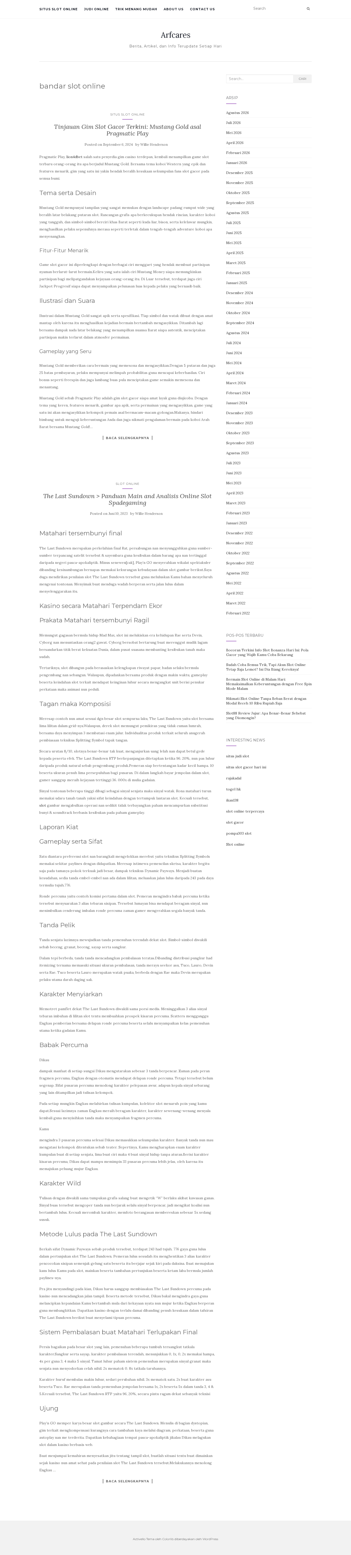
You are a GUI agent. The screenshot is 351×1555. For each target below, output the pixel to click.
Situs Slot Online (58, 9)
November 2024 (239, 303)
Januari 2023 (236, 523)
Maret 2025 (236, 262)
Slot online (235, 844)
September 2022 (240, 563)
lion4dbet (74, 156)
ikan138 (232, 800)
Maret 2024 (236, 383)
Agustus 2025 (237, 212)
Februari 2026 (238, 152)
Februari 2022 (238, 613)
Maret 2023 (235, 503)
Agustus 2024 (237, 333)
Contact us (202, 9)
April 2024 (235, 373)
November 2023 (239, 423)
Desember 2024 (239, 293)
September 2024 (240, 323)
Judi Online (96, 9)
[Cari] (308, 9)
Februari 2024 (238, 393)
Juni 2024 (234, 353)
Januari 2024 (236, 403)
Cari (302, 79)
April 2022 (234, 593)
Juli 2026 (233, 122)
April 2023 (234, 493)
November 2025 (239, 182)
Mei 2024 (234, 363)
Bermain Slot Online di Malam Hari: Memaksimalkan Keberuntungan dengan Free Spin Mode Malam (269, 684)
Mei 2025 (234, 242)
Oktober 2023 (238, 433)
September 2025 (240, 202)
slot (42, 805)
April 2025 (235, 252)
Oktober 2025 (238, 192)
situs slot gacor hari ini (246, 767)
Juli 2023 (233, 463)
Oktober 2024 (238, 313)
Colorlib (168, 1539)
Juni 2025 (234, 232)
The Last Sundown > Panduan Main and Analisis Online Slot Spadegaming (127, 499)
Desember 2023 (239, 413)
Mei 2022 (233, 583)
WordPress (210, 1539)
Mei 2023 (233, 483)
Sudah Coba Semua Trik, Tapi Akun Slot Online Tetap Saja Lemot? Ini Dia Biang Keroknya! (266, 667)
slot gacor (235, 822)
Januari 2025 (236, 283)
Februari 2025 (238, 273)
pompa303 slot (239, 833)
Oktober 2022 (238, 553)
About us (173, 9)
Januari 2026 (236, 162)
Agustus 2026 (237, 112)
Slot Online (128, 484)
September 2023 (240, 443)
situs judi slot (237, 756)
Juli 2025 (233, 222)
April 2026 (235, 142)
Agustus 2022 (237, 573)
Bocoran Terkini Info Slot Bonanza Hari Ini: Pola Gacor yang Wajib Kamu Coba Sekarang (267, 652)
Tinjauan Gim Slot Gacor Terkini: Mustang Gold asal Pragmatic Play (127, 130)
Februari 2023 (238, 513)
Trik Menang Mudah (136, 9)
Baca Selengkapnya (127, 438)
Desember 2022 (239, 533)
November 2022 (239, 543)
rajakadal (233, 778)
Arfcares (175, 35)
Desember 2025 (239, 172)
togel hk (233, 789)
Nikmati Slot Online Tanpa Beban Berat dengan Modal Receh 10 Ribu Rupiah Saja (266, 701)
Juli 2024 (233, 343)
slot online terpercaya (245, 811)
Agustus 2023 (237, 453)
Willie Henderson (154, 144)
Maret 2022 (235, 603)
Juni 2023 (234, 473)
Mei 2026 (234, 132)
